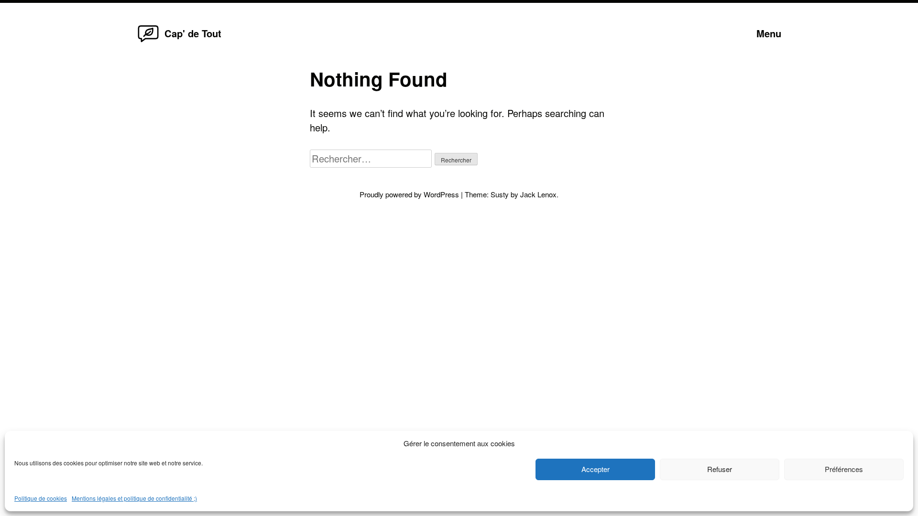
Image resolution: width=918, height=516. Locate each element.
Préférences (844, 469)
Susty (500, 194)
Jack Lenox (538, 194)
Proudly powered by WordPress (410, 194)
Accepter (595, 469)
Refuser (719, 469)
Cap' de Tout (192, 33)
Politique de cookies (40, 498)
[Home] (148, 41)
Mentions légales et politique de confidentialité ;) (134, 498)
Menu (768, 33)
